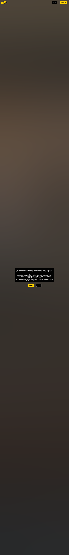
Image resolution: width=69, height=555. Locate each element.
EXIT (39, 285)
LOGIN (54, 2)
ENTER (31, 285)
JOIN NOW (63, 2)
